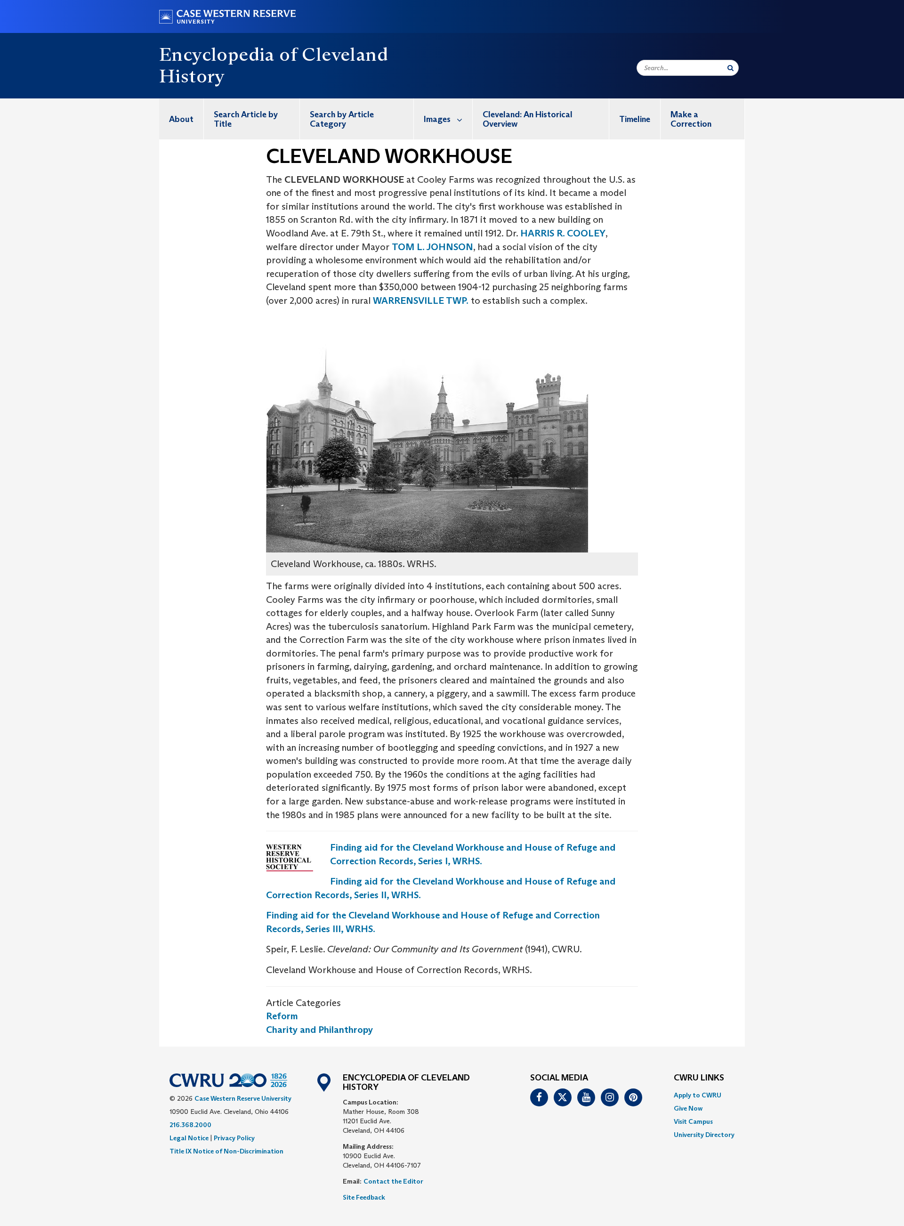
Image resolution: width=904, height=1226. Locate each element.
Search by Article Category (342, 119)
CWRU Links (699, 1078)
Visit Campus (693, 1121)
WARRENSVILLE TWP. (420, 300)
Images (437, 119)
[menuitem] (181, 118)
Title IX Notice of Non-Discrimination (226, 1151)
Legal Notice (189, 1138)
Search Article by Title (246, 119)
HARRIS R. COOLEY (562, 233)
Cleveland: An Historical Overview (528, 119)
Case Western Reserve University (242, 1098)
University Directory (704, 1134)
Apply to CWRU (697, 1095)
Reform (282, 1016)
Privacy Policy (234, 1138)
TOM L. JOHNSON (432, 246)
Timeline (634, 119)
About (181, 119)
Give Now (688, 1108)
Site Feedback (364, 1197)
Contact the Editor (393, 1181)
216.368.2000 (190, 1124)
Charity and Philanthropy (319, 1029)
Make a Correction (690, 119)
